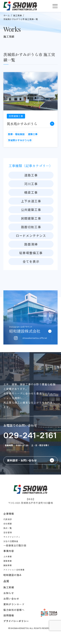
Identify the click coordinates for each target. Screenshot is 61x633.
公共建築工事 (31, 209)
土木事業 (7, 556)
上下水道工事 (31, 201)
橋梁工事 (31, 192)
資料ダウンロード (14, 604)
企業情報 (8, 513)
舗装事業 (7, 565)
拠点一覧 (7, 528)
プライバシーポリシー (16, 621)
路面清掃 (31, 244)
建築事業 (7, 560)
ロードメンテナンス (31, 235)
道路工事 (31, 175)
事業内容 (8, 551)
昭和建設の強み (12, 575)
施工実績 (17, 15)
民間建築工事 (31, 218)
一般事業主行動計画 (14, 545)
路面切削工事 (31, 227)
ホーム (6, 15)
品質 (6, 581)
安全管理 (7, 532)
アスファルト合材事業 (14, 569)
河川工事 (31, 183)
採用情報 (8, 615)
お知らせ (8, 593)
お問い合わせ (11, 598)
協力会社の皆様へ (14, 609)
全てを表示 (31, 261)
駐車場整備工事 (31, 253)
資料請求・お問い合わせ (22, 460)
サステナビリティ (11, 536)
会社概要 (7, 523)
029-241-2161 (30, 435)
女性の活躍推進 (10, 541)
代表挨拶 (7, 519)
